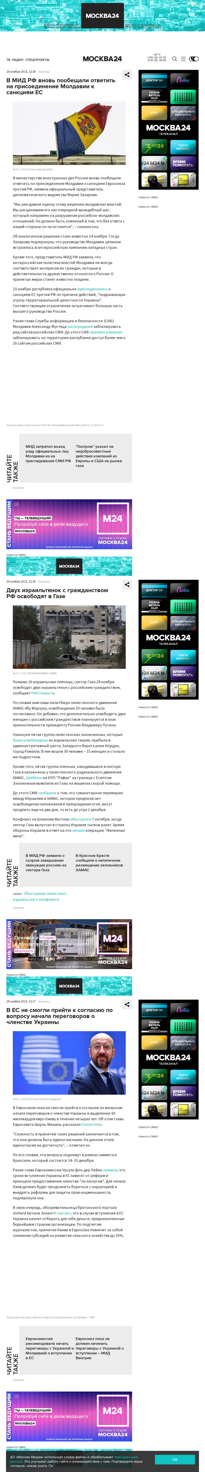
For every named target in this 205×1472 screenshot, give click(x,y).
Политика (44, 72)
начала (78, 830)
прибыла (34, 778)
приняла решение (106, 332)
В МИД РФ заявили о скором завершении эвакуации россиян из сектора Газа (46, 862)
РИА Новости (43, 693)
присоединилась (92, 289)
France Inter (91, 1124)
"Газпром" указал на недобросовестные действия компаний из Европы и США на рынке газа (99, 456)
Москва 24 (102, 59)
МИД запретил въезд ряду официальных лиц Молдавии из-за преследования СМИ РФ (48, 453)
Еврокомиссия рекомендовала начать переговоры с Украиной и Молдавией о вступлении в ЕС (50, 1348)
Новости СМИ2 (16, 555)
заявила (110, 1170)
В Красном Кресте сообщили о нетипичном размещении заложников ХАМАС (99, 862)
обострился (80, 819)
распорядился (80, 326)
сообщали (47, 793)
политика (18, 488)
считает (64, 1213)
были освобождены (30, 740)
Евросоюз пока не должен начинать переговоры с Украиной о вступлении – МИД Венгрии (100, 1348)
